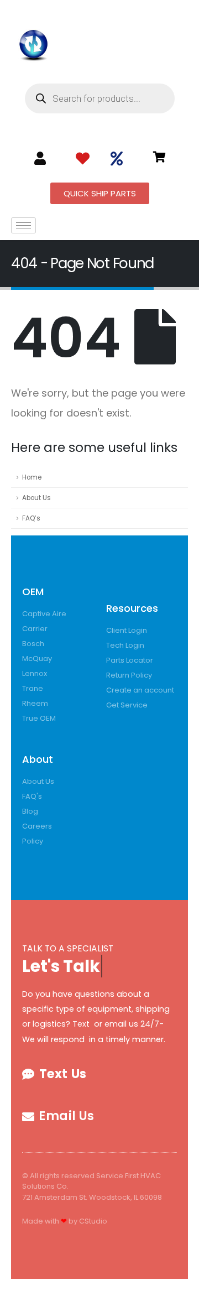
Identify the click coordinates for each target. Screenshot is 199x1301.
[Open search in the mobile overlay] (99, 98)
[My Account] (40, 158)
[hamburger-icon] (23, 225)
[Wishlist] (83, 159)
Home (31, 477)
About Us (36, 497)
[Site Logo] (33, 43)
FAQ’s (31, 518)
